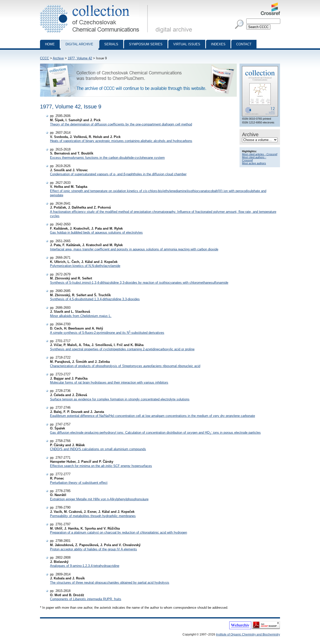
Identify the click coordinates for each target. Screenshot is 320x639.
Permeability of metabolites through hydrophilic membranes (93, 516)
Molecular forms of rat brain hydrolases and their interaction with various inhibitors (109, 382)
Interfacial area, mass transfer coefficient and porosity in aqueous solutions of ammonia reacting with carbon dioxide (134, 249)
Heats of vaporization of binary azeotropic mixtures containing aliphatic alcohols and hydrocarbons (121, 141)
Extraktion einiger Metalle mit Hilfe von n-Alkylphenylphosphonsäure (99, 499)
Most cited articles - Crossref (259, 154)
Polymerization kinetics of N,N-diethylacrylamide (85, 266)
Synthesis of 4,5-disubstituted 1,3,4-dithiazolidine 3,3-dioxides (95, 299)
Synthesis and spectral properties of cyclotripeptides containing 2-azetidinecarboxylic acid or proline (122, 349)
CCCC (44, 58)
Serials (111, 44)
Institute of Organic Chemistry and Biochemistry (248, 634)
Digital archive (79, 44)
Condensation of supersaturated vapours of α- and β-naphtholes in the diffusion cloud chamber (118, 174)
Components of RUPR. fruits (85, 599)
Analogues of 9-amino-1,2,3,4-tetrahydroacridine (84, 566)
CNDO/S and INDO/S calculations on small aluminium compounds (98, 449)
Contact (244, 44)
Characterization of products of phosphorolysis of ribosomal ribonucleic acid (125, 366)
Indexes (218, 44)
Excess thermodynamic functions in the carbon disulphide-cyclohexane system (107, 157)
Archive (58, 58)
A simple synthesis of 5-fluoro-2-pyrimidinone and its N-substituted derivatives (107, 333)
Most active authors (254, 163)
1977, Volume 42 (80, 58)
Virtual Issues (186, 44)
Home (50, 44)
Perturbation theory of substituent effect (79, 483)
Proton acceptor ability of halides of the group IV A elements (93, 549)
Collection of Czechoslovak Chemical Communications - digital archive (95, 5)
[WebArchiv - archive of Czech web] (240, 628)
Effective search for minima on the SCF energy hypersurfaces (101, 466)
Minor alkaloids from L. (81, 316)
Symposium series (145, 44)
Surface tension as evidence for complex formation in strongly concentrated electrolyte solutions (120, 399)
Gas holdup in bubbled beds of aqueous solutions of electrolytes (96, 232)
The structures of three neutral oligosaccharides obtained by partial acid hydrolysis (109, 582)
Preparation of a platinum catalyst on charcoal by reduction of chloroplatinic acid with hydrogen (118, 532)
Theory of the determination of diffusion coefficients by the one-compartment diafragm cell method (121, 124)
